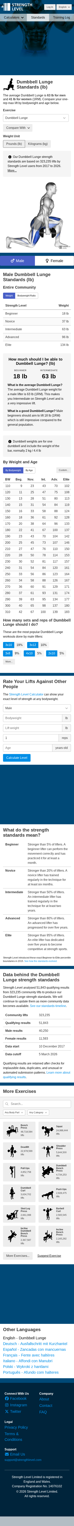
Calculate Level (16, 757)
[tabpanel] (37, 325)
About (44, 1399)
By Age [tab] (29, 470)
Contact (45, 1405)
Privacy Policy (16, 1427)
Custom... (63, 470)
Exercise (9, 110)
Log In (50, 7)
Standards (38, 17)
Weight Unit (11, 136)
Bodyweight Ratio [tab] (26, 295)
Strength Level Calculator (26, 694)
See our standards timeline (48, 1006)
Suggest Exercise (49, 1255)
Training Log (61, 17)
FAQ (43, 1412)
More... (12, 170)
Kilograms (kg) (38, 143)
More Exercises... (17, 1255)
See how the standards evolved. (40, 961)
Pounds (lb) (14, 143)
